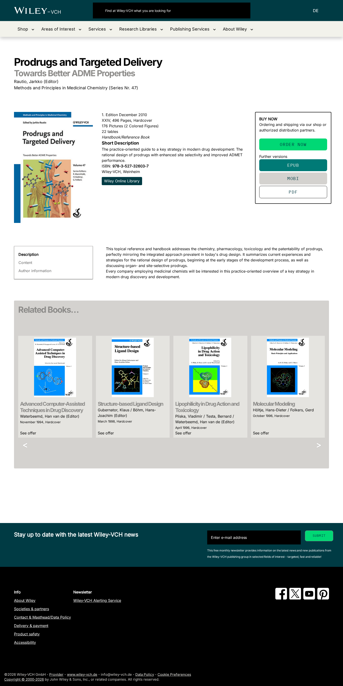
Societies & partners (31, 608)
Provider (56, 674)
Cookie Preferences (174, 674)
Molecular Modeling (274, 404)
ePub (293, 165)
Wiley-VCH (41, 10)
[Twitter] (295, 598)
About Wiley (24, 600)
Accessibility (25, 642)
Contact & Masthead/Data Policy (42, 617)
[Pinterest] (323, 598)
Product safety (27, 634)
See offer (28, 433)
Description (28, 254)
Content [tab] (25, 262)
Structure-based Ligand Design (130, 404)
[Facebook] (281, 598)
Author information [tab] (34, 270)
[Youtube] (309, 598)
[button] (26, 29)
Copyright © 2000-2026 (24, 679)
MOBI (293, 178)
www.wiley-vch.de (82, 674)
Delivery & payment (31, 625)
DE (315, 10)
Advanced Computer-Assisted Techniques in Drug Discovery (52, 407)
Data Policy (144, 674)
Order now (293, 144)
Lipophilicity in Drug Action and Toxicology (207, 407)
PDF (293, 192)
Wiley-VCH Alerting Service (97, 600)
